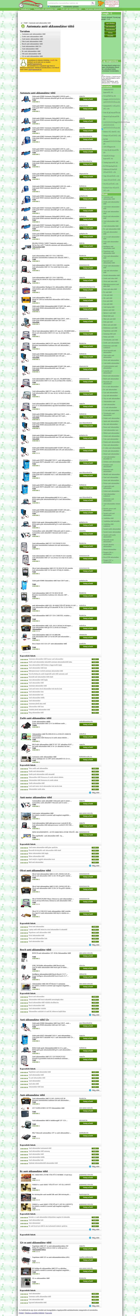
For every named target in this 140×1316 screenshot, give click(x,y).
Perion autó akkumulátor (111, 483)
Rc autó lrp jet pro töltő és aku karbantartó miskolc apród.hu (48, 1226)
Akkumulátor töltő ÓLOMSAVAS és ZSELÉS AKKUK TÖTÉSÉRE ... (51, 735)
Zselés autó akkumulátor (36, 771)
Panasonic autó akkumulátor (108, 470)
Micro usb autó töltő (109, 325)
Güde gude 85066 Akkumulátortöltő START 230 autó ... (51, 435)
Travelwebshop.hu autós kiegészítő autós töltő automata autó (48, 674)
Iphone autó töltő (108, 310)
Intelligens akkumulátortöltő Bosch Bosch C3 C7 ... (50, 974)
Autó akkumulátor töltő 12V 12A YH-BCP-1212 (49, 543)
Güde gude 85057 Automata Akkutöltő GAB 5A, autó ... (51, 106)
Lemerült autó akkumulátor (107, 372)
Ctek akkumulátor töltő (36, 1299)
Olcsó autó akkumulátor (36, 926)
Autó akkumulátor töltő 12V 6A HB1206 (46, 635)
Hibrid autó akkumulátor (111, 433)
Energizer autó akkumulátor (108, 465)
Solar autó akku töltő (110, 289)
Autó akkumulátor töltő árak (38, 668)
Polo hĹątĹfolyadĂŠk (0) (111, 112)
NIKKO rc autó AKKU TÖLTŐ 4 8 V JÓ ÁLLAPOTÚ (51, 1185)
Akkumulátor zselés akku (37, 789)
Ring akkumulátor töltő (36, 712)
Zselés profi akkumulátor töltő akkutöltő (41, 774)
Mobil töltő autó (108, 316)
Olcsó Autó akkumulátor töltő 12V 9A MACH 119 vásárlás (52, 568)
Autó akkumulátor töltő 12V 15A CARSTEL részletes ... (51, 615)
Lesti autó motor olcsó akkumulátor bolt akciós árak (45, 689)
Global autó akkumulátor (111, 436)
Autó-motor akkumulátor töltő (42, 813)
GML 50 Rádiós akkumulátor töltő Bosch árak (48, 965)
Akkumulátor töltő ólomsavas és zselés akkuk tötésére (46, 777)
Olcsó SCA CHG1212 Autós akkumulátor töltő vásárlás (51, 911)
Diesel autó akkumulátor (111, 454)
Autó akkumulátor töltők (36, 698)
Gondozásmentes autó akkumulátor (110, 367)
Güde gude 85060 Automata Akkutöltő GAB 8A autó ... (51, 96)
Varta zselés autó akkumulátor (38, 768)
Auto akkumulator (34, 1223)
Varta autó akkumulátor (110, 445)
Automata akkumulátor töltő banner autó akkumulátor (46, 659)
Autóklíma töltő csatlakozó (108, 525)
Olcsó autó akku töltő (110, 281)
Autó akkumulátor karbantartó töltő (40, 1148)
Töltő (25, 23)
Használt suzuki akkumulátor (108, 540)
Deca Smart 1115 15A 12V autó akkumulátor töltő (49, 644)
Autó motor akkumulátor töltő (95, 9)
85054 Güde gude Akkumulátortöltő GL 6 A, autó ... (50, 497)
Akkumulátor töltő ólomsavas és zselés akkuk (43, 780)
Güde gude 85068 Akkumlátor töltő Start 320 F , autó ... (51, 319)
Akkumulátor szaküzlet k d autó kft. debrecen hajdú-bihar (47, 1011)
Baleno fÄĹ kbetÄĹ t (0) (111, 132)
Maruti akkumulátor (109, 549)
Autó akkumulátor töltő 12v (31, 46)
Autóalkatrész (25, 9)
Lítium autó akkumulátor (111, 491)
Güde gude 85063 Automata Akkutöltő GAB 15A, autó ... (52, 136)
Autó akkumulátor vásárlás (37, 1008)
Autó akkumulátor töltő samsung (39, 1151)
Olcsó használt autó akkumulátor (109, 351)
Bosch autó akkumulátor (36, 996)
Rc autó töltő (107, 292)
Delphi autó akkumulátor (111, 418)
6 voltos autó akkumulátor (111, 448)
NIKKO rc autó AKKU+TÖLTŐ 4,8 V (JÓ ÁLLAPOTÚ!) (52, 1204)
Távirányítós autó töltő (110, 340)
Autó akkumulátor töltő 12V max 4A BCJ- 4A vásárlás (51, 391)
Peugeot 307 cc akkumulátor (108, 561)
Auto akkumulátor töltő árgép (38, 680)
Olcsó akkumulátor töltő (36, 935)
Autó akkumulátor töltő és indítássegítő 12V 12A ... (49, 1120)
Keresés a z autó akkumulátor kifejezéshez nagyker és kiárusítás (49, 1217)
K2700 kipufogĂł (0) (110, 166)
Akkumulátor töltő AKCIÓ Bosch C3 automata (48, 984)
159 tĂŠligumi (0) (109, 147)
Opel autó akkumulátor (110, 477)
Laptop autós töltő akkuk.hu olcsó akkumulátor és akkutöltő (48, 929)
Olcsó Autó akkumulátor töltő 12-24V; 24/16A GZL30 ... (51, 886)
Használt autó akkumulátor (107, 382)
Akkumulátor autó (109, 401)
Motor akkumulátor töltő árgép (38, 853)
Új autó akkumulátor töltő (37, 1078)
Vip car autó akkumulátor (111, 398)
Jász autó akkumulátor (110, 424)
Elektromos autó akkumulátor (108, 500)
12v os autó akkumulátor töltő (32, 56)
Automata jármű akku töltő (37, 704)
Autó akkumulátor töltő (30, 49)
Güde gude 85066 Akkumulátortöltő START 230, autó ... (51, 306)
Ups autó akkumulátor (110, 392)
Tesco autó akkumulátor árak (38, 938)
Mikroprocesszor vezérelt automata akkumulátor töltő (46, 671)
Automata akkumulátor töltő (38, 686)
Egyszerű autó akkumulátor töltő (109, 262)
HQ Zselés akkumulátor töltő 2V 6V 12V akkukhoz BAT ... (52, 744)
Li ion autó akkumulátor (111, 410)
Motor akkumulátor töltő (36, 856)
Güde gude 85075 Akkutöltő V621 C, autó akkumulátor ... (52, 460)
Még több (95, 793)
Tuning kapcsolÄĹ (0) (110, 162)
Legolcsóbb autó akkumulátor (108, 487)
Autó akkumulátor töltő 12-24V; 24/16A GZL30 (48, 1098)
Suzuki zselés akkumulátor (112, 529)
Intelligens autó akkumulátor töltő (109, 247)
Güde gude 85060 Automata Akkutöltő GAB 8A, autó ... (51, 161)
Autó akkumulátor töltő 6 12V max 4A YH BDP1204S (51, 404)
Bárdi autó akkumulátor (111, 379)
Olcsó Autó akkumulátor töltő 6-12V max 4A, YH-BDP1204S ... (54, 331)
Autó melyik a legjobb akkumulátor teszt (42, 859)
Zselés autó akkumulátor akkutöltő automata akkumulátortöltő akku (50, 662)
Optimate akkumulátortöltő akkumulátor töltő (43, 1163)
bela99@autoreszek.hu (34, 64)
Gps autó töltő (108, 304)
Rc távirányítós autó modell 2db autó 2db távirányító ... (51, 1194)
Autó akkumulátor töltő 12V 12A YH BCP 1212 (48, 1056)
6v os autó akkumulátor (111, 386)
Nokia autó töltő (108, 337)
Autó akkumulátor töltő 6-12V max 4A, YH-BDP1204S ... (52, 379)
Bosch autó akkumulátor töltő (32, 44)
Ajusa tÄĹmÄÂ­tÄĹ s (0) (111, 180)
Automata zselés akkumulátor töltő (44, 757)
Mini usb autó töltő (109, 319)
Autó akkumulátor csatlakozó (109, 495)
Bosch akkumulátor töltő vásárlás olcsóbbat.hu (44, 1002)
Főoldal (21, 1313)
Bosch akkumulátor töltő (36, 1005)
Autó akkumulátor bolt (36, 695)
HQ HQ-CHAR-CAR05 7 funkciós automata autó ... (50, 243)
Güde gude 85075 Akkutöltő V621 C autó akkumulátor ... (52, 1035)
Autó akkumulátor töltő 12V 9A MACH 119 (47, 593)
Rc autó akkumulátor (110, 389)
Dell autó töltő (108, 322)
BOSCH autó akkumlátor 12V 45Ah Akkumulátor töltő (51, 953)
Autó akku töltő (34, 1084)
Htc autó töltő (107, 298)
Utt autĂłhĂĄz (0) (109, 96)
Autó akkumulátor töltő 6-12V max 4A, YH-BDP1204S (51, 343)
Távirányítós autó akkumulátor (109, 414)
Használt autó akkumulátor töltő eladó (41, 677)
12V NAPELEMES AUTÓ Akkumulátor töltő (48, 1108)
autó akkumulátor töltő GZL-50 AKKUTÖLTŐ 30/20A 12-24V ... (55, 605)
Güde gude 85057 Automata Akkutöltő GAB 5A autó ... (51, 128)
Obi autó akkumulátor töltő (31, 54)
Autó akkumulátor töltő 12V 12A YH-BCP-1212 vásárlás (52, 556)
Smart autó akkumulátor (111, 480)
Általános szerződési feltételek (34, 1313)
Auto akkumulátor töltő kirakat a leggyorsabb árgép (45, 665)
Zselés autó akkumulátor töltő (71, 9)
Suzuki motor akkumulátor (112, 532)
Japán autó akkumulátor (111, 421)
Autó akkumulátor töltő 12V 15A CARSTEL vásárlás (50, 265)
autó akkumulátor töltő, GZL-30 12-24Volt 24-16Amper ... (52, 625)
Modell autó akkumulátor (111, 474)
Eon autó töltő (108, 301)
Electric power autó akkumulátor (109, 509)
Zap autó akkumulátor (110, 395)
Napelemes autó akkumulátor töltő (40, 932)
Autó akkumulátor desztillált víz (109, 458)
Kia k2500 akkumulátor (111, 557)
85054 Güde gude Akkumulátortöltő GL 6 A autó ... (50, 522)
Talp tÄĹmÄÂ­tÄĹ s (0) (111, 176)
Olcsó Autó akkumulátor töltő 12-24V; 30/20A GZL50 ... (51, 874)
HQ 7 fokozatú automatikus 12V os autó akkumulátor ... (51, 1133)
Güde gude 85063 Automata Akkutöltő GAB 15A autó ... (51, 196)
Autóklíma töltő (108, 518)
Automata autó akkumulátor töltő (45, 9)
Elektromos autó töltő (110, 328)
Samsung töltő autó (109, 334)
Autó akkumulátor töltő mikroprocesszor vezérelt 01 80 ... (52, 823)
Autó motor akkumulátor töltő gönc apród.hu (43, 847)
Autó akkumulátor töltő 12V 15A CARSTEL (48, 256)
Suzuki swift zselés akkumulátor (109, 536)
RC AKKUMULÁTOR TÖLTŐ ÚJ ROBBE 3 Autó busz (52, 1175)
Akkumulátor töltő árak (36, 706)
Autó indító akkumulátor (111, 363)
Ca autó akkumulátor (110, 407)
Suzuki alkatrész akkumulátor (108, 545)
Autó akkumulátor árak (36, 692)
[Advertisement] (57, 16)
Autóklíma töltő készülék (111, 521)
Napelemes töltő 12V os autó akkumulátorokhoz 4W (50, 1246)
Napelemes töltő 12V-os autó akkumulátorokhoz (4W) (50, 1257)
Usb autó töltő (108, 295)
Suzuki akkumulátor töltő (111, 275)
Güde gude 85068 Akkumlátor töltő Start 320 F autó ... (51, 581)
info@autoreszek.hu (35, 69)
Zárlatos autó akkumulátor (111, 462)
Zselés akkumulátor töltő (36, 783)
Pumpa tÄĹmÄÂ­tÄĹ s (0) (112, 135)
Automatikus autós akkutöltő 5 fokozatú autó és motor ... (52, 531)
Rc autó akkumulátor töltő (31, 51)
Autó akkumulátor (34, 701)
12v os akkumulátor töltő (41, 1278)
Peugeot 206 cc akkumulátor (108, 553)
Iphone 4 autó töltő (109, 313)
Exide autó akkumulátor (111, 451)
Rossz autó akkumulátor (111, 427)
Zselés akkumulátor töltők (41, 721)
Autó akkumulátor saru (110, 430)
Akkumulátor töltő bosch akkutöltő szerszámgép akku (46, 999)
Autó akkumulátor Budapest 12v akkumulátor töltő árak (52, 287)
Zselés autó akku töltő (110, 278)
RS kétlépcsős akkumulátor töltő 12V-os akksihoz (49, 1268)
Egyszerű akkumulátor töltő (37, 1302)
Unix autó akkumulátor (110, 439)
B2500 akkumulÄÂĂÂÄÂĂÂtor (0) (112, 141)
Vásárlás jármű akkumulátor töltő (39, 709)
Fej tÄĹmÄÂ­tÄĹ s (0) (110, 184)
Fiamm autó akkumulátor (111, 442)
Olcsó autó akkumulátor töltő (32, 41)
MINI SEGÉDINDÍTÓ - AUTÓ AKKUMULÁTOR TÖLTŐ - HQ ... (55, 833)
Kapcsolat (48, 1313)
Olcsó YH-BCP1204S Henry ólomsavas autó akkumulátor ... (53, 899)
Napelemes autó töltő (110, 331)
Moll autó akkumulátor (36, 862)
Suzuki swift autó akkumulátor (109, 514)
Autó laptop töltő (108, 307)
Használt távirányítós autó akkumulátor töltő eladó (45, 850)
